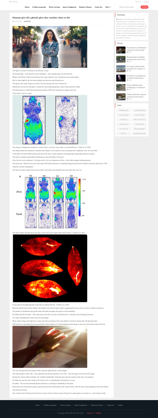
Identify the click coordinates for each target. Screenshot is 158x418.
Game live (98, 7)
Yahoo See (124, 133)
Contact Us (138, 2)
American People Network (139, 115)
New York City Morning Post (123, 129)
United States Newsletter (123, 120)
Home (27, 7)
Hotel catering (54, 7)
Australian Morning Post (139, 111)
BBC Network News (139, 119)
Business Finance (85, 7)
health (120, 405)
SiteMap (146, 2)
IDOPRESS (27, 21)
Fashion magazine (39, 7)
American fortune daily (124, 115)
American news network (123, 124)
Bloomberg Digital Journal (140, 129)
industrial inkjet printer (139, 133)
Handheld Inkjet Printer (123, 111)
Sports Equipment (69, 7)
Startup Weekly (139, 124)
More (107, 7)
